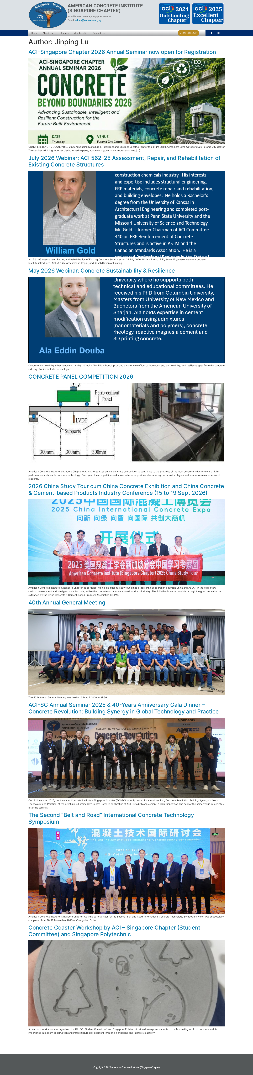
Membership (80, 33)
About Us (48, 33)
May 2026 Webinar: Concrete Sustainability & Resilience (101, 270)
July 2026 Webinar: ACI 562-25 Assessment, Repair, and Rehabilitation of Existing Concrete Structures (124, 161)
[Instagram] (218, 33)
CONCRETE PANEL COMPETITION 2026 (80, 376)
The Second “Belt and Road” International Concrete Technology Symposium (111, 818)
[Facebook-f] (211, 33)
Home (34, 33)
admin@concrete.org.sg (88, 20)
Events (64, 33)
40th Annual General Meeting (66, 602)
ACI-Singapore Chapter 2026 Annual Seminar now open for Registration (122, 52)
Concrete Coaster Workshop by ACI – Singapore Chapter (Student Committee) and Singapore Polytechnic (114, 930)
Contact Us (98, 33)
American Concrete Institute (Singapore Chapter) (105, 8)
